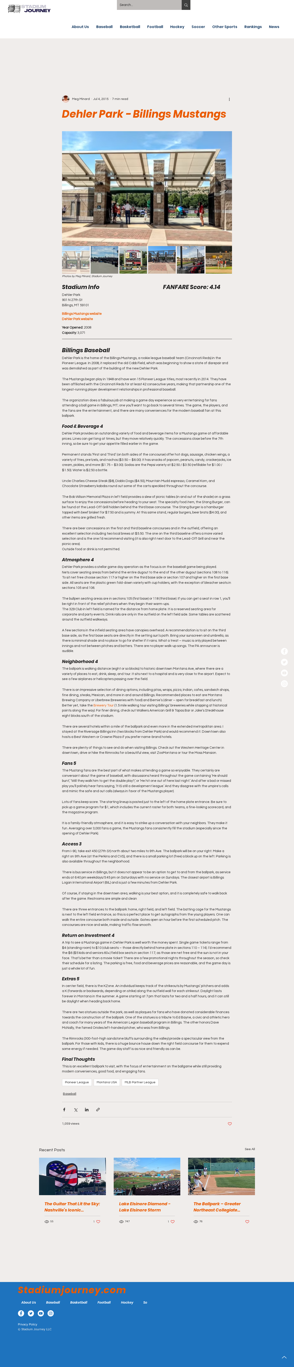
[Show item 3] (133, 260)
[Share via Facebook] (64, 1109)
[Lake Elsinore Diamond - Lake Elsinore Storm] (147, 1176)
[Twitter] (284, 662)
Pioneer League (77, 1082)
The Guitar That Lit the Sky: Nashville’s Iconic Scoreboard (72, 1207)
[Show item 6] (219, 260)
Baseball (69, 1093)
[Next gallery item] (226, 188)
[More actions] (229, 99)
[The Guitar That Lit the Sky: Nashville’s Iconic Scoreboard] (72, 1176)
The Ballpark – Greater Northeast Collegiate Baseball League (217, 1207)
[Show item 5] (190, 260)
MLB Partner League (140, 1082)
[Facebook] (284, 651)
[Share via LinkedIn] (87, 1109)
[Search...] (186, 5)
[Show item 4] (162, 260)
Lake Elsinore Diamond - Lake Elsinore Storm (144, 1207)
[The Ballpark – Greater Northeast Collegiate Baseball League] (221, 1176)
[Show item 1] (76, 260)
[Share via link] (98, 1109)
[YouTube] (284, 672)
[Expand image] (147, 188)
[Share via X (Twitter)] (75, 1109)
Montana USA (107, 1082)
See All (250, 1149)
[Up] (284, 1357)
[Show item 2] (104, 260)
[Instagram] (284, 683)
